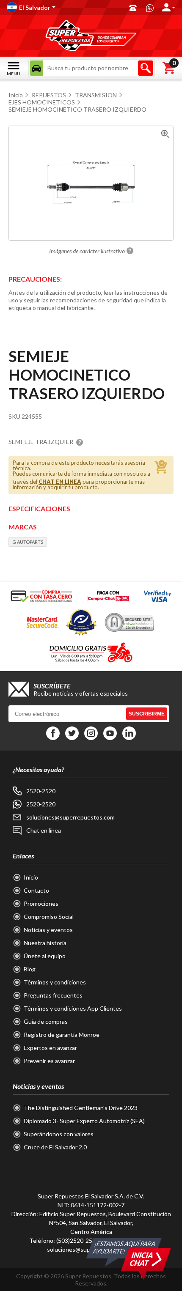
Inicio (15, 95)
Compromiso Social (49, 916)
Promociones (41, 903)
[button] (64, 7)
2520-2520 (40, 791)
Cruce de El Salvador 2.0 (55, 1147)
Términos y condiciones (55, 982)
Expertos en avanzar (50, 1047)
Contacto (36, 890)
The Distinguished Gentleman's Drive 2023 (81, 1107)
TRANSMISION (96, 95)
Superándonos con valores (59, 1134)
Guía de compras (46, 1021)
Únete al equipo (45, 955)
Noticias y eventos (48, 929)
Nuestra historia (45, 942)
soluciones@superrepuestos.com (70, 817)
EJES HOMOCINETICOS (41, 102)
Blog (30, 969)
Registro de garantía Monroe (61, 1034)
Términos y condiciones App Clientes (73, 1008)
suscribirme (147, 714)
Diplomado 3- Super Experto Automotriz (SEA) (84, 1120)
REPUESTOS (49, 95)
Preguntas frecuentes (53, 995)
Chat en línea (43, 830)
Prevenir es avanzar (49, 1060)
